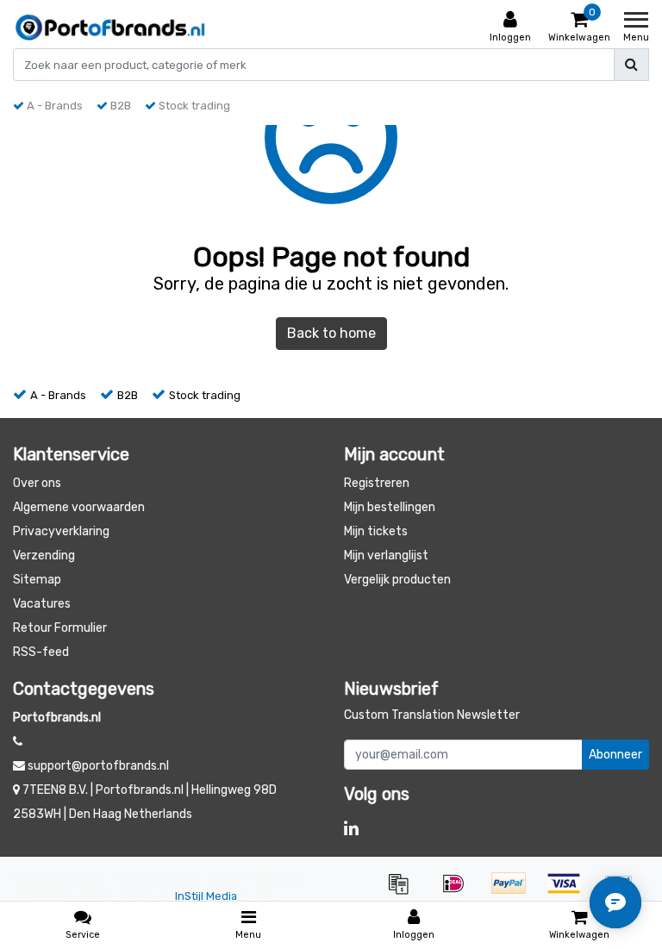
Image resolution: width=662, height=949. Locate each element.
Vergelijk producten (397, 579)
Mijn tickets (376, 531)
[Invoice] (404, 891)
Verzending (44, 555)
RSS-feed (41, 652)
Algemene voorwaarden (79, 507)
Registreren (376, 483)
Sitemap (37, 579)
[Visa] (569, 891)
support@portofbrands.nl (98, 766)
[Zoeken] (631, 64)
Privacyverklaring (61, 531)
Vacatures (42, 603)
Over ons (37, 483)
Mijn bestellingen (389, 507)
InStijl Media (206, 896)
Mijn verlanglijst (386, 555)
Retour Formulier (60, 628)
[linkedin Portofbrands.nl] (351, 828)
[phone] (17, 741)
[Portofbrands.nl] (110, 27)
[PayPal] (514, 891)
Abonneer (615, 754)
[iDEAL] (459, 891)
